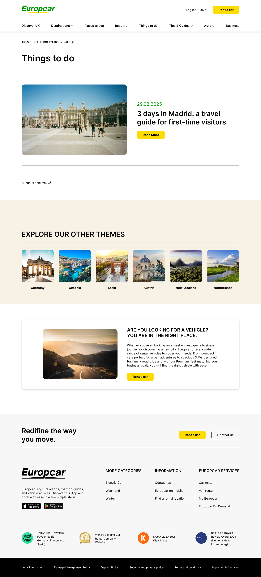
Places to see (94, 26)
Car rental (206, 482)
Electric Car (114, 482)
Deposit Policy (110, 567)
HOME (27, 42)
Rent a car (226, 10)
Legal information (32, 567)
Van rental (206, 490)
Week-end (113, 490)
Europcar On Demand (214, 506)
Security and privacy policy (147, 567)
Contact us (225, 435)
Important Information (225, 567)
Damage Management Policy (72, 567)
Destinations (60, 26)
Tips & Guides (179, 26)
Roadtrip (121, 26)
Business (232, 26)
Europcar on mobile (169, 490)
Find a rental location (170, 498)
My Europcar (208, 498)
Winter (110, 498)
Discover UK (31, 26)
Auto (207, 26)
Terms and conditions (188, 567)
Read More (151, 135)
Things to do (148, 26)
